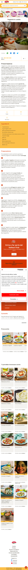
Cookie (14, 546)
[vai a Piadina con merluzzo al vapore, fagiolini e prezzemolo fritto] (7, 491)
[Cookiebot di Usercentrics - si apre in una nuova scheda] (17, 270)
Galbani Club (15, 1)
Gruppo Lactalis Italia (14, 552)
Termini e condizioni (14, 549)
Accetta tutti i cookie (14, 294)
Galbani (2, 8)
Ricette (5, 8)
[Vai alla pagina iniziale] (14, 543)
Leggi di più (24, 322)
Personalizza (13, 299)
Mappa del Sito (14, 551)
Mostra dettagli (20, 290)
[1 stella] (4, 58)
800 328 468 (19, 569)
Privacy (14, 547)
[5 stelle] (10, 58)
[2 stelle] (6, 58)
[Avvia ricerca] (24, 5)
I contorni (7, 307)
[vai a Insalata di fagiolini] (18, 337)
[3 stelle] (7, 58)
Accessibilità (14, 556)
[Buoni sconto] (21, 2)
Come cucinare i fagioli (10, 305)
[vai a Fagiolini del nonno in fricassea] (20, 467)
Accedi (14, 254)
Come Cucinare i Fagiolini (11, 302)
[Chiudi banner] (26, 269)
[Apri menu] (2, 2)
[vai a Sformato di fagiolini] (7, 337)
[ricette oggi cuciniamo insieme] (14, 13)
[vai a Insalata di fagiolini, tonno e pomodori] (7, 514)
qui (16, 282)
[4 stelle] (9, 58)
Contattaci (14, 554)
